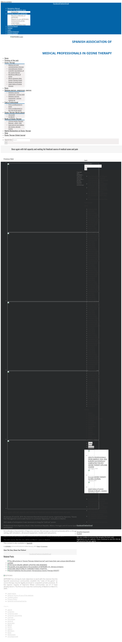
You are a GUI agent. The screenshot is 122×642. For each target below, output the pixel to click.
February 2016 (93, 391)
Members (91, 434)
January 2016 (92, 393)
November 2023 (94, 257)
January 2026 (92, 217)
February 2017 (93, 372)
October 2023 (93, 259)
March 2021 (92, 299)
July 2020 (91, 310)
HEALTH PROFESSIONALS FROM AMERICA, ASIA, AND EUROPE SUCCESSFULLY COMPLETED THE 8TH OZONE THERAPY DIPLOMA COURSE (97, 462)
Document (92, 422)
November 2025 (94, 221)
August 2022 (92, 276)
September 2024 (94, 238)
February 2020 (93, 318)
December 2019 (94, 322)
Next (12, 159)
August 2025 (92, 224)
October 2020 (93, 305)
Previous (7, 159)
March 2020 (92, 316)
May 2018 (91, 351)
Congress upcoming (95, 419)
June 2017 (91, 366)
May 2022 (91, 280)
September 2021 (94, 291)
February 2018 (93, 356)
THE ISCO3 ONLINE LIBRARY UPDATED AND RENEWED (98, 185)
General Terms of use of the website (20, 595)
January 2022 (92, 284)
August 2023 (92, 263)
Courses (91, 420)
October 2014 (93, 404)
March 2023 (92, 268)
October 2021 (93, 289)
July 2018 (91, 347)
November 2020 (94, 303)
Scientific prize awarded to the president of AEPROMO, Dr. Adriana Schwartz (98, 190)
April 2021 (91, 297)
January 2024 (92, 253)
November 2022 (94, 272)
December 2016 (94, 376)
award (90, 413)
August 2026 (92, 209)
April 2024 (91, 247)
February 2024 (93, 251)
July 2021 (91, 293)
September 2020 (94, 307)
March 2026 (92, 213)
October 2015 (93, 398)
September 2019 (94, 326)
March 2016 (92, 389)
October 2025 (93, 222)
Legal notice (11, 593)
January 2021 (92, 301)
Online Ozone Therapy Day (97, 199)
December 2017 (94, 360)
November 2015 (94, 397)
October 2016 (93, 379)
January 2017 (92, 374)
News (38, 546)
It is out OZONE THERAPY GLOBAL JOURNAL (97, 478)
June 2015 (91, 402)
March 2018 (92, 354)
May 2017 (91, 368)
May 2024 (91, 245)
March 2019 (92, 335)
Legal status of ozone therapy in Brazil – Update (97, 490)
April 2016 (91, 387)
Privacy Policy (12, 599)
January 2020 (92, 320)
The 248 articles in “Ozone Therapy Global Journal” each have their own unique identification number (98, 179)
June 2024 (91, 244)
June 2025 (91, 226)
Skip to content (6, 2)
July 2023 (91, 265)
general (91, 424)
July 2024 (91, 242)
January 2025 (92, 232)
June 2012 (91, 406)
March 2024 (92, 249)
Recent (90, 445)
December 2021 (94, 286)
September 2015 (94, 400)
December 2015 (94, 395)
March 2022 (92, 282)
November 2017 (94, 362)
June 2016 (91, 383)
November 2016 (94, 377)
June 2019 (91, 330)
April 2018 (91, 353)
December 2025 (94, 219)
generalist (91, 426)
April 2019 (91, 333)
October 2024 (93, 236)
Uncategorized (93, 440)
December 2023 (94, 255)
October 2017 (93, 364)
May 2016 (91, 385)
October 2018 (93, 341)
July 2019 (91, 328)
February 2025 (93, 230)
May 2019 (91, 332)
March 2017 (92, 370)
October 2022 (93, 274)
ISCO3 (90, 430)
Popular (90, 443)
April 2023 (91, 266)
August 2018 (92, 345)
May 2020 (91, 312)
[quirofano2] (53, 301)
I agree (98, 541)
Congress (91, 415)
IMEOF (90, 428)
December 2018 (94, 339)
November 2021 (94, 288)
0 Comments (44, 546)
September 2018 (94, 343)
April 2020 (91, 314)
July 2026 (91, 211)
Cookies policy (12, 597)
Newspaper (92, 438)
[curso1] (53, 439)
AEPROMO (8, 546)
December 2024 (94, 234)
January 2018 (92, 358)
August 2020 (92, 309)
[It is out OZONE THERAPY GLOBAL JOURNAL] (91, 475)
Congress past (93, 417)
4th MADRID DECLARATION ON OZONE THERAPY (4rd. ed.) (97, 195)
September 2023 (94, 261)
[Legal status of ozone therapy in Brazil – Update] (91, 487)
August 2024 (92, 240)
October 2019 (93, 324)
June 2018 (91, 349)
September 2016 (94, 381)
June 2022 (91, 278)
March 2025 (92, 228)
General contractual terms (16, 601)
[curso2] (53, 508)
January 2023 (92, 270)
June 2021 (91, 295)
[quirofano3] (53, 370)
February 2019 (93, 337)
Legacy (90, 432)
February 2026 (93, 215)
